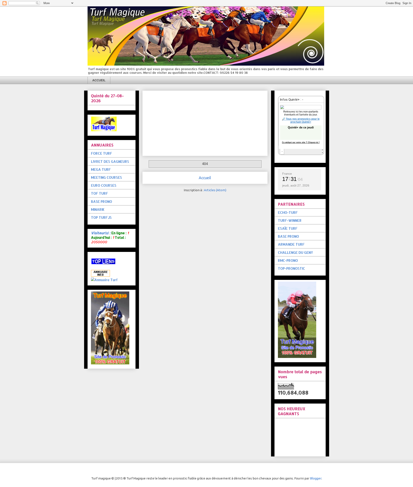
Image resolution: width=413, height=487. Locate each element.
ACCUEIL (99, 80)
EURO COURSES (103, 185)
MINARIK (98, 209)
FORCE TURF (101, 153)
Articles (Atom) (215, 190)
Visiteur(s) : (101, 233)
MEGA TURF (101, 169)
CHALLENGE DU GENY (295, 252)
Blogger (315, 478)
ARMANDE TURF (291, 244)
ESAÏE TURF (287, 228)
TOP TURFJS (101, 217)
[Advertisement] (205, 122)
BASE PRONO (101, 201)
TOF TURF (99, 193)
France (287, 173)
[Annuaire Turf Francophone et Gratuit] (104, 279)
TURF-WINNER (290, 220)
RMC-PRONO (288, 260)
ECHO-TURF (288, 212)
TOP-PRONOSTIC (291, 268)
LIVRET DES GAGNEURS (110, 161)
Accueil (205, 178)
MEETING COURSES (106, 177)
